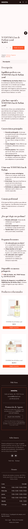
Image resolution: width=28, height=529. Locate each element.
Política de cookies (14, 522)
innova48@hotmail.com (14, 396)
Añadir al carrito (18, 48)
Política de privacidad (17, 520)
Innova (4, 2)
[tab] (14, 61)
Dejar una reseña (14, 417)
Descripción (6, 62)
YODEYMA (7, 56)
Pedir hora (11, 461)
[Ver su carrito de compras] (20, 2)
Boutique (17, 461)
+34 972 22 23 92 (14, 399)
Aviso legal (8, 520)
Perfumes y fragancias (11, 55)
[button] (23, 2)
